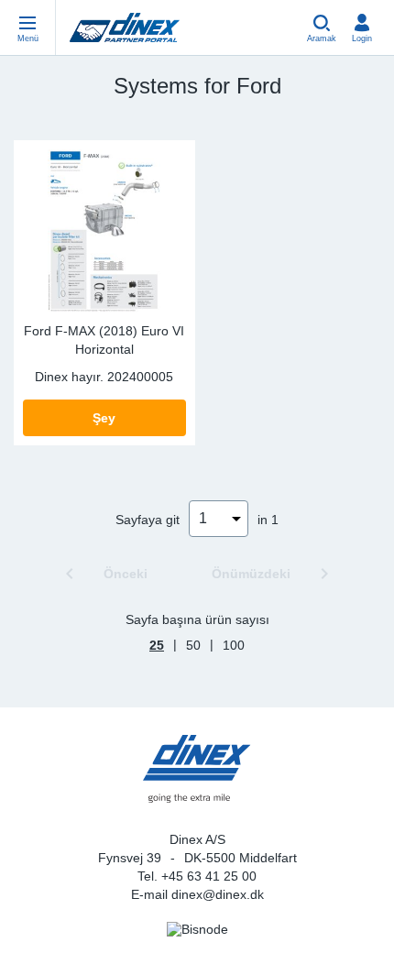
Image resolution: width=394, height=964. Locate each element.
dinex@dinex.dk (217, 894)
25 (156, 645)
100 (234, 645)
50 (193, 645)
